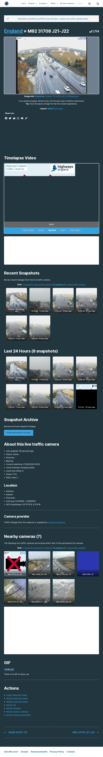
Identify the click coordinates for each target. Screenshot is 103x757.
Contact (71, 751)
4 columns (59, 284)
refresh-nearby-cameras (17, 711)
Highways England (56, 522)
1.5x (55, 96)
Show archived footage (18, 433)
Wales (53, 3)
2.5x (66, 96)
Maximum (74, 96)
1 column (26, 284)
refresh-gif (11, 705)
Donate (24, 751)
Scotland (42, 3)
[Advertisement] (51, 135)
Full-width (58, 108)
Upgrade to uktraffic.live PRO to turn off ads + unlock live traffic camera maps (53, 18)
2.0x (61, 96)
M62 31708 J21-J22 (48, 31)
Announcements (39, 751)
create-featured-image (16, 695)
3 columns (47, 284)
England (31, 3)
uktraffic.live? (11, 751)
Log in (23, 3)
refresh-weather (13, 708)
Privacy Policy (57, 751)
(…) (79, 3)
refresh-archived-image (17, 701)
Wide (49, 108)
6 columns (81, 284)
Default (38, 96)
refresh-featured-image (17, 698)
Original (48, 96)
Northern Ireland (66, 3)
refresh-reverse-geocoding (18, 715)
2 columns (36, 284)
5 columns (70, 284)
